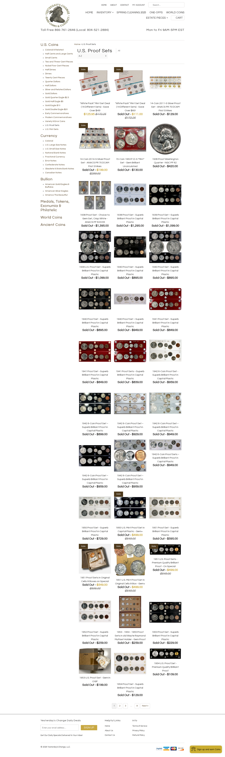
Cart (179, 18)
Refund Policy (138, 735)
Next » (145, 706)
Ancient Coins (53, 225)
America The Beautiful (56, 195)
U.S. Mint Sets (51, 129)
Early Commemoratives (57, 113)
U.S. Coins (49, 45)
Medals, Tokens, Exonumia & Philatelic (55, 206)
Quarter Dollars (52, 82)
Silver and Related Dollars (58, 89)
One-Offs (156, 12)
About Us (109, 730)
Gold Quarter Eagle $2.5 (57, 97)
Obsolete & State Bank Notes (59, 169)
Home (104, 5)
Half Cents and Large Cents (59, 54)
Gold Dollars (51, 93)
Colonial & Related (54, 50)
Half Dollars (50, 86)
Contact (124, 5)
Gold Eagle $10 (52, 105)
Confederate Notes (55, 165)
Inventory (105, 12)
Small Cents (51, 58)
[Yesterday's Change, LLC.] (57, 15)
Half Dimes (50, 70)
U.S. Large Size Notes (55, 145)
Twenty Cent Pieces (55, 78)
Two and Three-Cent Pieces (59, 62)
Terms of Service (139, 726)
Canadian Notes (53, 173)
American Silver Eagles (56, 191)
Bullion (46, 179)
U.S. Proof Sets (52, 125)
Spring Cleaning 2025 (131, 12)
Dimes (48, 74)
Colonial (49, 141)
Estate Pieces (156, 18)
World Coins (175, 12)
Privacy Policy (138, 730)
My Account (138, 5)
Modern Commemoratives (58, 117)
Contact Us (110, 735)
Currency (49, 136)
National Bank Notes (55, 153)
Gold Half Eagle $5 (54, 101)
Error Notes (50, 161)
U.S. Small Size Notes (55, 149)
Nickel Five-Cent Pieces (57, 66)
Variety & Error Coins (55, 121)
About (113, 5)
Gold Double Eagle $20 (56, 109)
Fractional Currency (55, 157)
